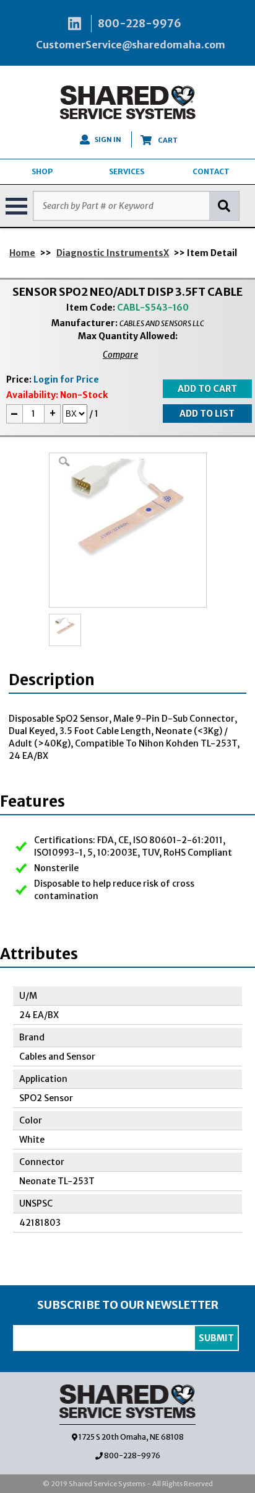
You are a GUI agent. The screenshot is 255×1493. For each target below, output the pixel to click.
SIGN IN (108, 139)
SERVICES (126, 171)
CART (167, 140)
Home (22, 253)
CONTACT (211, 171)
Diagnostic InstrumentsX (112, 253)
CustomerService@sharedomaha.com (130, 44)
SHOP (42, 171)
